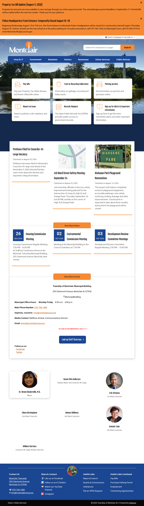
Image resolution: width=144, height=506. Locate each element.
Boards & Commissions (93, 482)
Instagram (49, 494)
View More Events (72, 276)
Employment (116, 487)
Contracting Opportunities (122, 491)
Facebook (20, 349)
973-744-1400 (40, 307)
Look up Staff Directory (71, 340)
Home (10, 503)
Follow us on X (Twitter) (55, 482)
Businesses (83, 59)
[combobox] (119, 37)
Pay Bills (114, 478)
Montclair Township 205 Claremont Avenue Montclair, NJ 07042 (19, 481)
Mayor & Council (90, 478)
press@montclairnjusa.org (33, 323)
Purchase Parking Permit (121, 482)
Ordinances (88, 487)
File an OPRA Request (92, 491)
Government (35, 59)
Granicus (132, 503)
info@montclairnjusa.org (45, 313)
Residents (52, 59)
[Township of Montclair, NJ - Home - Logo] (23, 47)
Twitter (19, 352)
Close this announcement (141, 2)
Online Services (102, 59)
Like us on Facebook (54, 478)
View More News (72, 225)
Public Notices (123, 59)
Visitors (67, 59)
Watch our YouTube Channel (53, 488)
